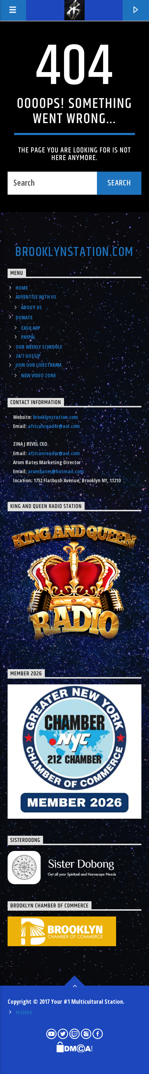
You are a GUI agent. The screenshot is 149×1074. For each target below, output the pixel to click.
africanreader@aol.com (54, 426)
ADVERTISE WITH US (36, 296)
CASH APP (30, 327)
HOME (22, 287)
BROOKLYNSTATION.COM (74, 252)
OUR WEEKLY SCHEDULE (39, 346)
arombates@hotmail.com (56, 471)
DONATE (24, 317)
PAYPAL (28, 336)
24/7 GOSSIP (28, 355)
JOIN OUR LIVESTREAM (38, 364)
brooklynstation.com (55, 417)
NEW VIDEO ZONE (38, 375)
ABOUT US (31, 307)
